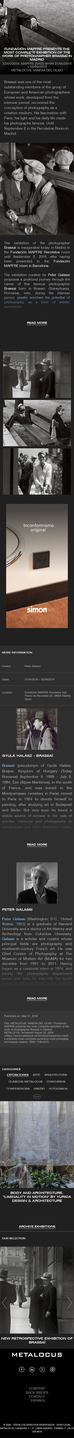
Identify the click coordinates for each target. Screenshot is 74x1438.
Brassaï (10, 247)
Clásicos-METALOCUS (26, 1082)
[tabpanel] (37, 1165)
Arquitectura (55, 1075)
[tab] (18, 1075)
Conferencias (18, 1089)
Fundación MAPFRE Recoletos (35, 252)
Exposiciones (18, 1075)
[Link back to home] (37, 1358)
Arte (36, 1075)
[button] (7, 1165)
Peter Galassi (59, 275)
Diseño (39, 1089)
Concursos (56, 1082)
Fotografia (58, 1089)
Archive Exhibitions (37, 1226)
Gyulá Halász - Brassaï (27, 755)
